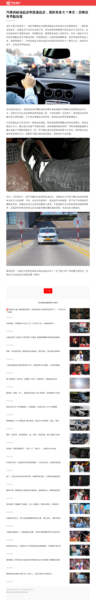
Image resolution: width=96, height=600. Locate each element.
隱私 (23, 592)
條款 (20, 592)
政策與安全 (15, 592)
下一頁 (48, 291)
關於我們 (9, 592)
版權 (26, 592)
